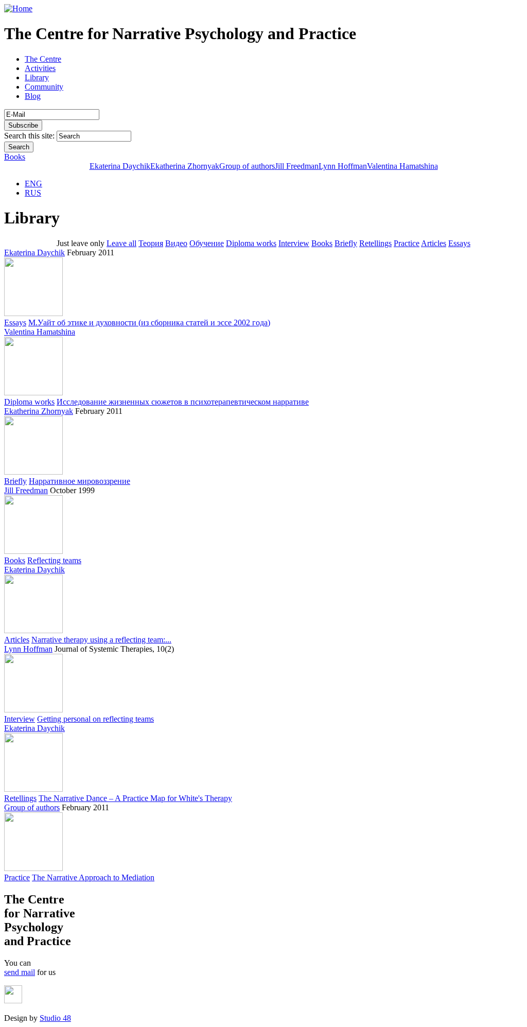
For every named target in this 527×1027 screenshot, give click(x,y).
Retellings (375, 243)
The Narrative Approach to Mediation (93, 877)
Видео (176, 243)
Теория (150, 243)
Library (37, 77)
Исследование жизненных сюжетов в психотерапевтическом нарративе (183, 401)
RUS (33, 192)
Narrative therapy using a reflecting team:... (101, 639)
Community (44, 86)
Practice (406, 243)
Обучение (206, 243)
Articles (433, 243)
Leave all (121, 243)
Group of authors (247, 166)
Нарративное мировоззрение (79, 481)
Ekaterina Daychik (120, 166)
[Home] (18, 8)
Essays (459, 243)
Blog (33, 96)
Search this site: (30, 135)
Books (14, 156)
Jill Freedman (297, 166)
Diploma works (251, 243)
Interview (293, 243)
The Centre (43, 59)
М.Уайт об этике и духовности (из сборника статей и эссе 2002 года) (149, 322)
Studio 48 (55, 1018)
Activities (40, 68)
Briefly (346, 243)
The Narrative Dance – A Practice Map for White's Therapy (135, 798)
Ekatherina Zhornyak (184, 166)
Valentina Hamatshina (402, 166)
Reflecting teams (54, 560)
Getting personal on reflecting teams (95, 719)
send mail (19, 972)
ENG (33, 183)
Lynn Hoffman (343, 166)
